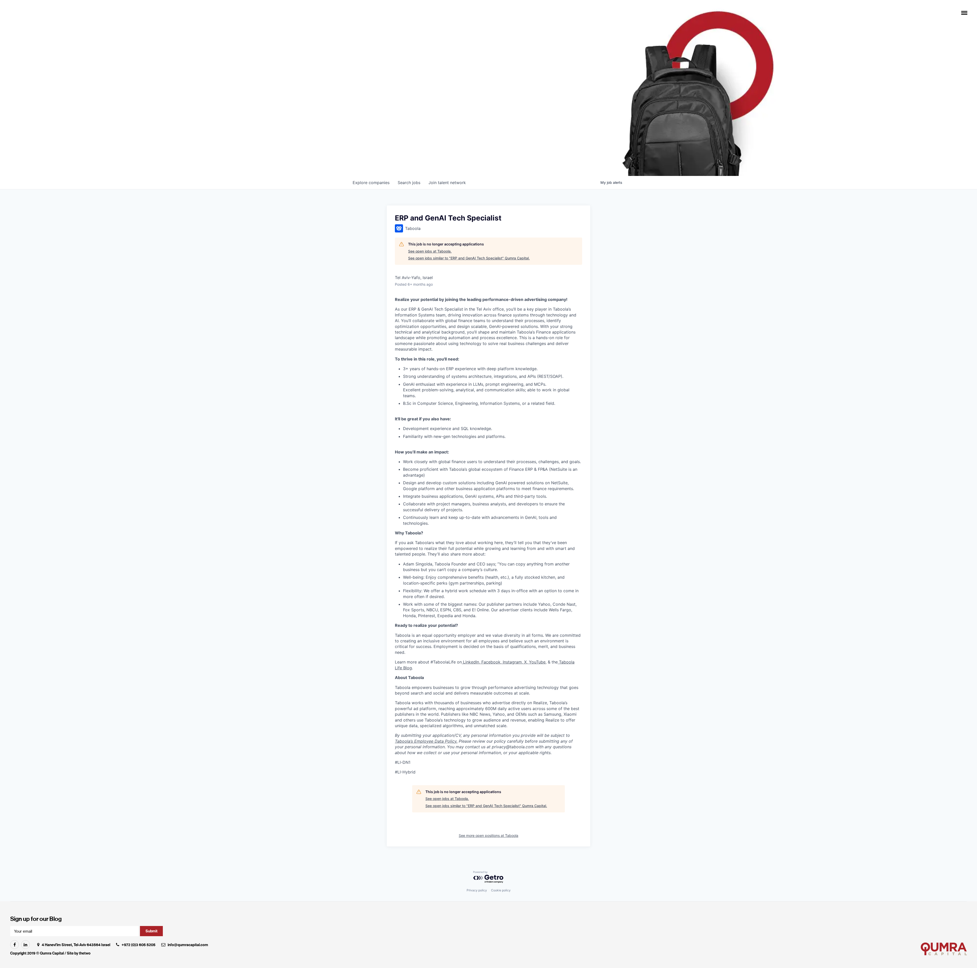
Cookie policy (501, 890)
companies (371, 182)
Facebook (490, 662)
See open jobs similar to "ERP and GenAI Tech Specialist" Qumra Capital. (469, 258)
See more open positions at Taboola (488, 835)
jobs (409, 182)
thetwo (85, 953)
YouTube (536, 662)
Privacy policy (477, 890)
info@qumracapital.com (188, 945)
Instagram (511, 662)
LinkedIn (470, 662)
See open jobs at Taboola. (430, 251)
